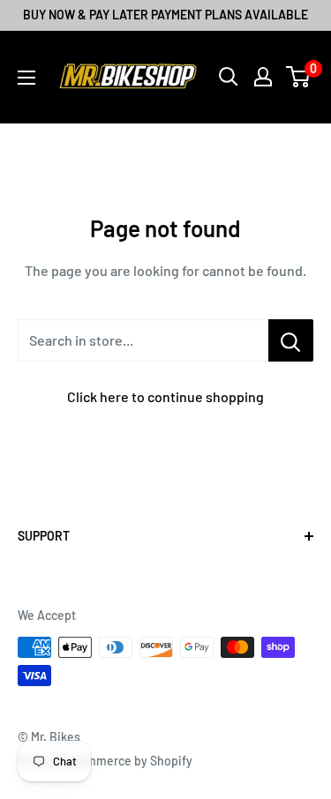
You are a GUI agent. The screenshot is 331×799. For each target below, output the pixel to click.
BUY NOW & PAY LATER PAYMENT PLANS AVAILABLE (165, 14)
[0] (299, 76)
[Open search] (228, 76)
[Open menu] (26, 78)
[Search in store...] (290, 340)
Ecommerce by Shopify (128, 760)
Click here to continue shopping (165, 396)
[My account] (263, 76)
